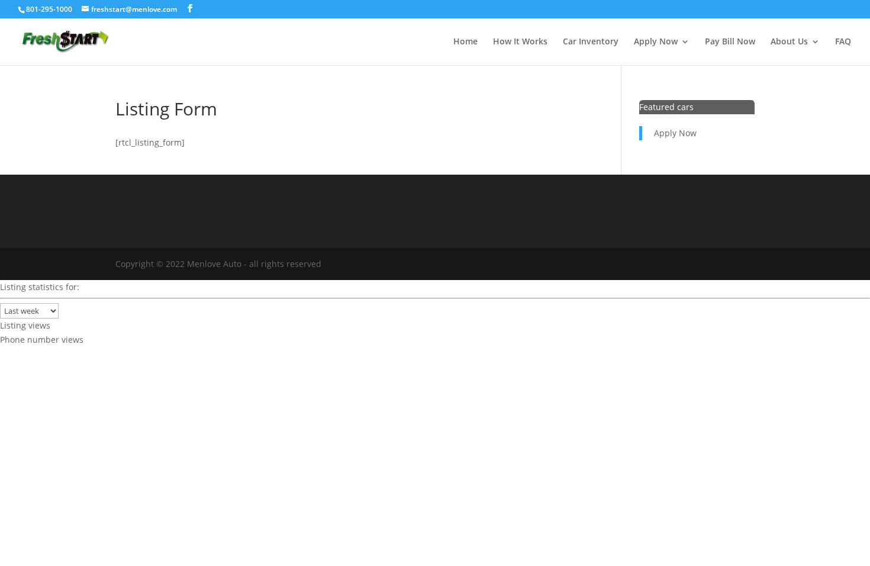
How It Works (520, 42)
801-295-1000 (49, 9)
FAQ (843, 42)
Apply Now (656, 42)
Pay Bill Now (730, 42)
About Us (789, 42)
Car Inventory (590, 42)
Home (465, 42)
